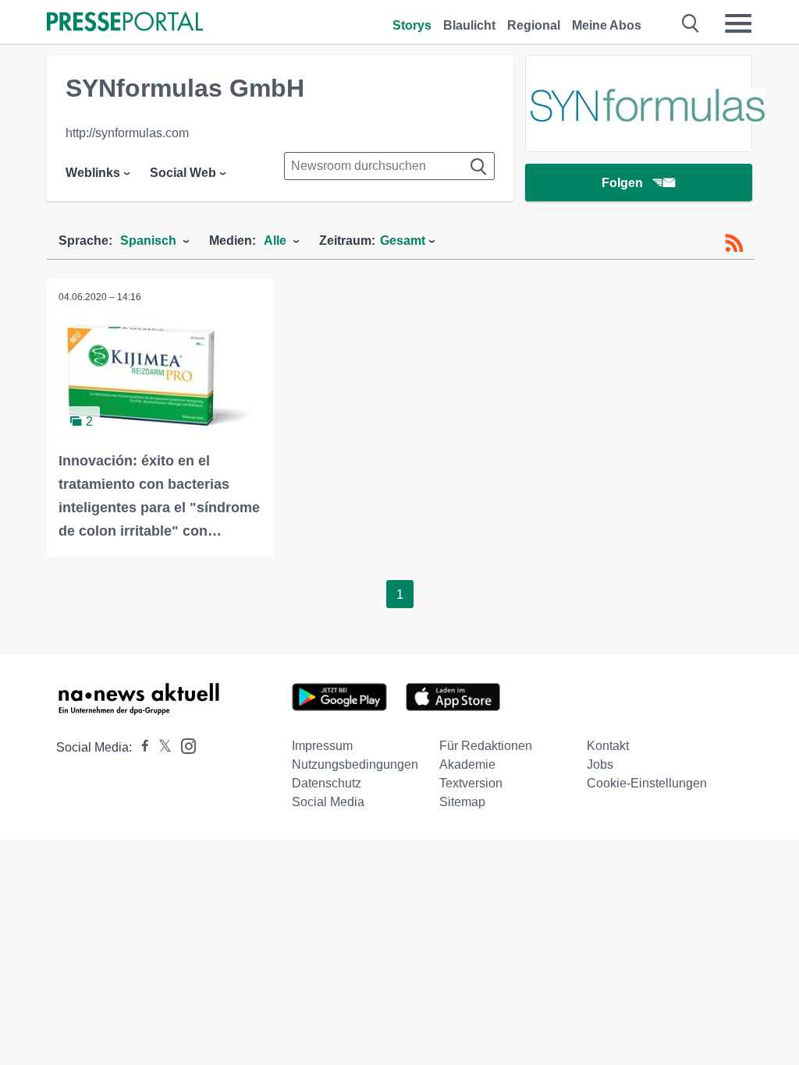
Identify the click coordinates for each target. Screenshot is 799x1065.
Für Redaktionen (485, 745)
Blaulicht (469, 25)
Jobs (600, 764)
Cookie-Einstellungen (647, 783)
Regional (533, 25)
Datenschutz (326, 783)
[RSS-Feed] (734, 243)
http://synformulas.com (127, 133)
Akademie (467, 764)
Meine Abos (606, 25)
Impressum (322, 745)
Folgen (622, 182)
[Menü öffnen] (738, 23)
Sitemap (462, 801)
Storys (411, 25)
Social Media (328, 801)
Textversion (470, 783)
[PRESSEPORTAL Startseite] (125, 23)
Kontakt (608, 745)
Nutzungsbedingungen (355, 764)
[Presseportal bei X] (160, 747)
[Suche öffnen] (691, 23)
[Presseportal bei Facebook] (140, 747)
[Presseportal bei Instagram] (184, 745)
